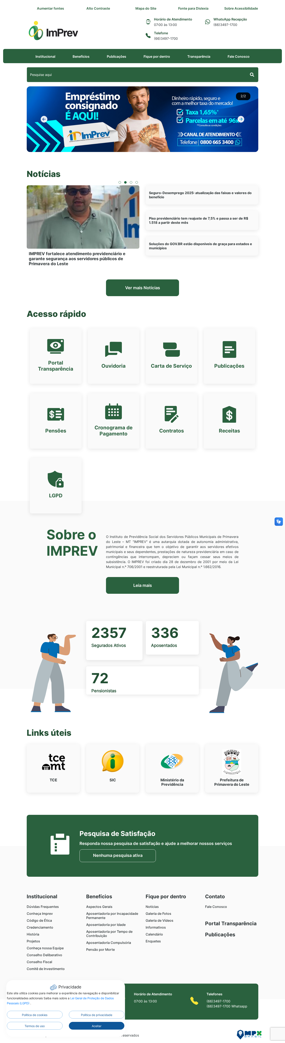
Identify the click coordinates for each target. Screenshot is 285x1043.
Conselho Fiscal (39, 962)
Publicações (116, 56)
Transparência (198, 56)
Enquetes (153, 941)
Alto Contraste (98, 8)
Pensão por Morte (100, 949)
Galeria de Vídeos (159, 920)
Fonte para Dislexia (193, 8)
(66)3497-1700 (218, 1001)
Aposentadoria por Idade (106, 925)
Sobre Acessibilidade (241, 8)
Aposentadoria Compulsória (108, 943)
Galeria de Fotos (158, 913)
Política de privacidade (96, 1015)
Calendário (154, 934)
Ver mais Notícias (142, 287)
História (33, 934)
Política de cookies (34, 1015)
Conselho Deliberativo (44, 955)
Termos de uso (35, 1026)
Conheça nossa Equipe (45, 948)
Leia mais (142, 585)
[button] (44, 119)
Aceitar (96, 1026)
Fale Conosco (239, 56)
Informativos (156, 927)
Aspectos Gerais (99, 907)
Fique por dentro (157, 56)
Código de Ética (39, 920)
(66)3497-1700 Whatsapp (227, 1006)
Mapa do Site (145, 8)
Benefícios (81, 56)
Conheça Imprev (40, 913)
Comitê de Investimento (46, 969)
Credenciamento (40, 927)
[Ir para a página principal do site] (53, 31)
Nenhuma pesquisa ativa (117, 855)
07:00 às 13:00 (145, 1001)
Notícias (152, 907)
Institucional (45, 56)
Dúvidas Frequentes (43, 907)
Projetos (33, 941)
